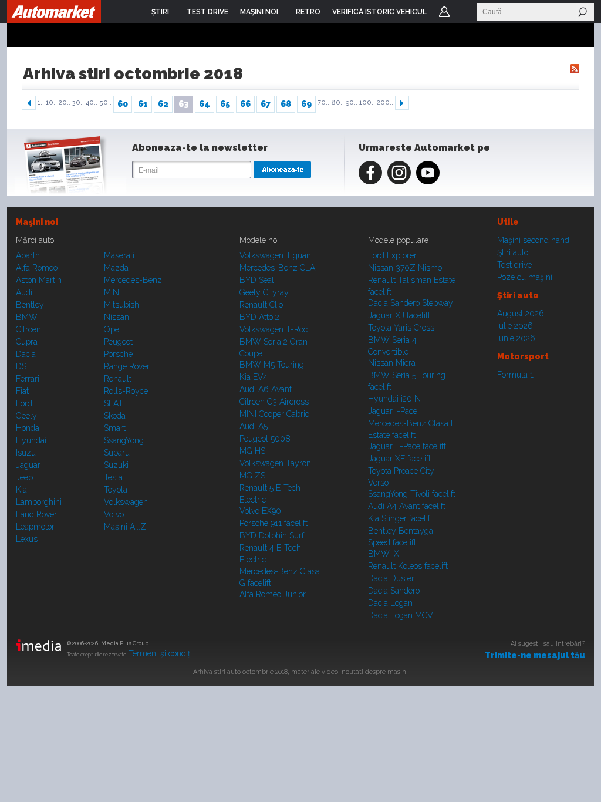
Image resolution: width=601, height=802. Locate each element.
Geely (26, 415)
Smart (115, 428)
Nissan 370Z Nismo (405, 267)
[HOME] (54, 11)
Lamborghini (39, 502)
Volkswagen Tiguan (275, 255)
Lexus (27, 539)
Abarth (28, 255)
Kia (21, 489)
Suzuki (116, 465)
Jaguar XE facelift (399, 458)
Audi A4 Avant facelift (406, 506)
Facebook (370, 172)
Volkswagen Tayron (275, 463)
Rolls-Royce (126, 391)
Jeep (24, 477)
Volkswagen (126, 502)
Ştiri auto (512, 252)
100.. (367, 102)
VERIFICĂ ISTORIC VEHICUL (379, 12)
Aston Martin (39, 280)
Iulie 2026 (515, 326)
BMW (27, 317)
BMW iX (383, 553)
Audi (24, 292)
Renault (117, 378)
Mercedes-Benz (133, 280)
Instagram (399, 172)
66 (245, 104)
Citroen (28, 329)
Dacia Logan (390, 603)
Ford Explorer (392, 255)
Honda (27, 428)
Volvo (114, 514)
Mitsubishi (122, 304)
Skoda (115, 415)
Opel (112, 329)
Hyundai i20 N (394, 398)
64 (204, 104)
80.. (337, 102)
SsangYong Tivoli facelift (411, 493)
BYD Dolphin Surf (271, 535)
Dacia (26, 354)
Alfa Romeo (37, 267)
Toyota (115, 489)
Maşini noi (37, 222)
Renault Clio (261, 304)
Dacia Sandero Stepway (410, 303)
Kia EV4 (253, 377)
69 (306, 104)
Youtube (428, 172)
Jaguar (28, 465)
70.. (323, 102)
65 (225, 104)
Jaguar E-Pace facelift (407, 446)
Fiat (22, 391)
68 (286, 104)
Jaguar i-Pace (392, 411)
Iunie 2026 (516, 338)
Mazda (116, 267)
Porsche (118, 354)
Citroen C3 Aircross (274, 401)
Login (444, 11)
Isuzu (26, 452)
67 (266, 104)
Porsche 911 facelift (273, 523)
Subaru (117, 452)
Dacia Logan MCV (400, 615)
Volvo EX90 (260, 510)
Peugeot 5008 (265, 438)
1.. (41, 102)
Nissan (116, 317)
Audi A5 (253, 426)
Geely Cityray (264, 292)
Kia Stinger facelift (400, 518)
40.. (91, 102)
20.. (64, 102)
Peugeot (118, 341)
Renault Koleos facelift (408, 566)
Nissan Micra (392, 363)
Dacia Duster (391, 578)
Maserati (119, 255)
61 (143, 104)
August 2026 (520, 313)
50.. (105, 102)
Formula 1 (515, 374)
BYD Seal (256, 280)
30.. (78, 102)
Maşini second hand (533, 240)
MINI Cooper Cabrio (274, 414)
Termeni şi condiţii (161, 653)
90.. (351, 102)
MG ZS (252, 475)
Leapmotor (35, 526)
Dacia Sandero (394, 590)
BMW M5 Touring (271, 364)
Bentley (30, 304)
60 (122, 104)
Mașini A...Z (125, 526)
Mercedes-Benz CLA (277, 267)
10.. (51, 102)
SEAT (113, 403)
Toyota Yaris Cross (401, 327)
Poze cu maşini (524, 277)
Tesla (113, 477)
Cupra (27, 341)
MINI (112, 292)
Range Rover (127, 366)
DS (21, 366)
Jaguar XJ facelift (399, 315)
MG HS (252, 451)
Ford (24, 403)
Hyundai (31, 440)
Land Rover (36, 514)
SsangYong (124, 440)
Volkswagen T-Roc (273, 329)
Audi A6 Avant (265, 389)
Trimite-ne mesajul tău (535, 655)
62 (163, 104)
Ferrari (27, 378)
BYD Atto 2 (259, 317)
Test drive (514, 264)
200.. (385, 102)
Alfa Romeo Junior (272, 594)
